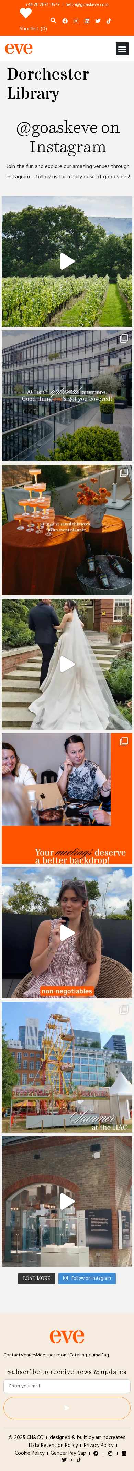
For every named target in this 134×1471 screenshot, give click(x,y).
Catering (78, 1355)
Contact (12, 1355)
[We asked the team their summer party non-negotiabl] (67, 932)
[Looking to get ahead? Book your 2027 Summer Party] (67, 1067)
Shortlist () (33, 28)
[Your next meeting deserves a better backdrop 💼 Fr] (67, 798)
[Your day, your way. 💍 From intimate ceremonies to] (67, 664)
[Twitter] (97, 21)
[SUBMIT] (67, 1408)
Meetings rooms (52, 1355)
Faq (105, 1355)
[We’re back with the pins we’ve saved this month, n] (67, 530)
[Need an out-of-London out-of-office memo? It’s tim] (67, 261)
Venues (28, 1355)
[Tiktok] (108, 21)
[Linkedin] (86, 21)
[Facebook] (64, 21)
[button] (122, 49)
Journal (94, 1355)
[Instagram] (75, 21)
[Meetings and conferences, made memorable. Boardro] (67, 1201)
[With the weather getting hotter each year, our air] (67, 395)
